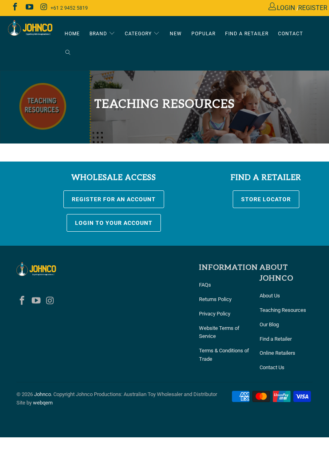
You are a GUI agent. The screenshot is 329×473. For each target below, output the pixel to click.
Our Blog (269, 324)
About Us (270, 296)
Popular (203, 33)
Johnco (42, 394)
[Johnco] (30, 28)
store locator (266, 199)
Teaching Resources (283, 310)
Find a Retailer (276, 339)
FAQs (205, 285)
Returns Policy (215, 299)
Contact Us (272, 367)
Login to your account (113, 223)
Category (139, 33)
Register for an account (114, 199)
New (176, 33)
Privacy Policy (214, 314)
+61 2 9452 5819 (69, 8)
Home (72, 33)
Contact (290, 33)
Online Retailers (277, 353)
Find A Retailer (246, 33)
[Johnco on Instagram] (43, 8)
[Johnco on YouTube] (28, 8)
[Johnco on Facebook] (14, 8)
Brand (99, 33)
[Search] (68, 53)
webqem (43, 403)
